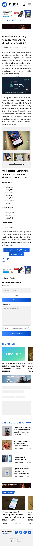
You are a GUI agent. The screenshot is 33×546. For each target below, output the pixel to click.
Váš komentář (6, 304)
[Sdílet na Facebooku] (4, 259)
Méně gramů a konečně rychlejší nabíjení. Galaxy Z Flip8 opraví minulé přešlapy (22, 443)
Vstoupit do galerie (15, 164)
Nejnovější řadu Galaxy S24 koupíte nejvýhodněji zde (16, 252)
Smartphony (7, 48)
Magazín (10, 21)
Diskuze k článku (8, 278)
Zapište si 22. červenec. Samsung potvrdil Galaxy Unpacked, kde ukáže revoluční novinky (22, 471)
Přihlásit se (16, 300)
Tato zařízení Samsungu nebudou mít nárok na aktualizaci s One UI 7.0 (14, 40)
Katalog (22, 21)
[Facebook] (16, 532)
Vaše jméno (5, 286)
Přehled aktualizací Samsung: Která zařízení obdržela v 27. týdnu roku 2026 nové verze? (13, 516)
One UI (3, 261)
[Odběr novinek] (23, 5)
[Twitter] (20, 532)
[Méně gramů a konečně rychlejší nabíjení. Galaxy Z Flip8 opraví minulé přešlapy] (7, 445)
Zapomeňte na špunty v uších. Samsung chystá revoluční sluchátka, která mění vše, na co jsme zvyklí (22, 429)
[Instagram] (25, 532)
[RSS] (29, 532)
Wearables (18, 435)
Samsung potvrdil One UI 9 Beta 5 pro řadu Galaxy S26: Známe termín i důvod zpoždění (13, 367)
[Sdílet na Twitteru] (8, 259)
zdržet (12, 245)
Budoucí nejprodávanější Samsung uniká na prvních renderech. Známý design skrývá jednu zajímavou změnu (22, 457)
